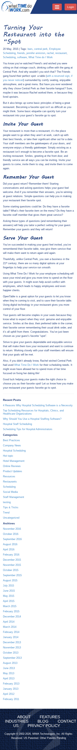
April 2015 (8, 601)
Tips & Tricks (10, 507)
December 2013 (12, 642)
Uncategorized (11, 517)
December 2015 (12, 559)
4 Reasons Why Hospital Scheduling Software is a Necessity (38, 405)
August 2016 (10, 544)
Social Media (10, 491)
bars (30, 48)
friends (21, 53)
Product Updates (12, 471)
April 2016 (8, 549)
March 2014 (9, 626)
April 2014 (8, 621)
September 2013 (12, 657)
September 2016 (12, 539)
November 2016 (12, 528)
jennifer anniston (35, 53)
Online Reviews (12, 466)
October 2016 (10, 533)
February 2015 (11, 611)
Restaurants (10, 481)
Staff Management (13, 497)
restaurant (61, 53)
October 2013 (10, 652)
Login (70, 7)
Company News (12, 445)
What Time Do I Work (26, 364)
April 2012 (8, 693)
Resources (9, 476)
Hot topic (8, 455)
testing (7, 502)
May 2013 (8, 673)
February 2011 (11, 699)
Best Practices (11, 440)
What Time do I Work (40, 57)
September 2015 (12, 575)
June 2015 (9, 590)
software (22, 57)
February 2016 (11, 554)
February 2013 (11, 683)
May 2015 (8, 595)
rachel (50, 53)
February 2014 (11, 632)
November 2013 (12, 647)
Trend (6, 512)
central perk (41, 48)
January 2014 (10, 637)
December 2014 (12, 616)
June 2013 (9, 668)
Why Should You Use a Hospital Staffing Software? (32, 418)
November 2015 (12, 564)
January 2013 (10, 688)
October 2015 (10, 570)
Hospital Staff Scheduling (17, 424)
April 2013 (8, 678)
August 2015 (10, 580)
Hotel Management (13, 460)
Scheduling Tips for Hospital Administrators (27, 429)
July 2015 (8, 585)
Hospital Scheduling (14, 450)
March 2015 (9, 606)
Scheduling (9, 57)
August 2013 (10, 662)
